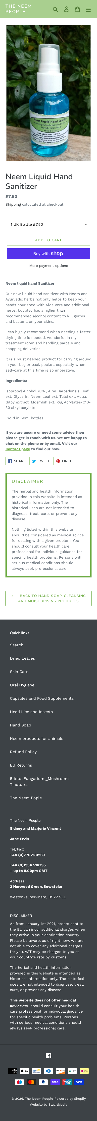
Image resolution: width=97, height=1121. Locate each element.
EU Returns (21, 765)
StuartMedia (57, 1104)
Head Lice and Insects (31, 711)
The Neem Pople (26, 798)
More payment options (48, 266)
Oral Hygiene (22, 685)
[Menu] (88, 9)
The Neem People (18, 9)
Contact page (17, 449)
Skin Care (19, 671)
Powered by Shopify (70, 1098)
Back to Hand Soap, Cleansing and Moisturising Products (52, 598)
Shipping (13, 204)
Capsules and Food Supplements (42, 698)
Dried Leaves (22, 658)
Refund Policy (23, 751)
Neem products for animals (36, 738)
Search (16, 645)
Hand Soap (20, 725)
